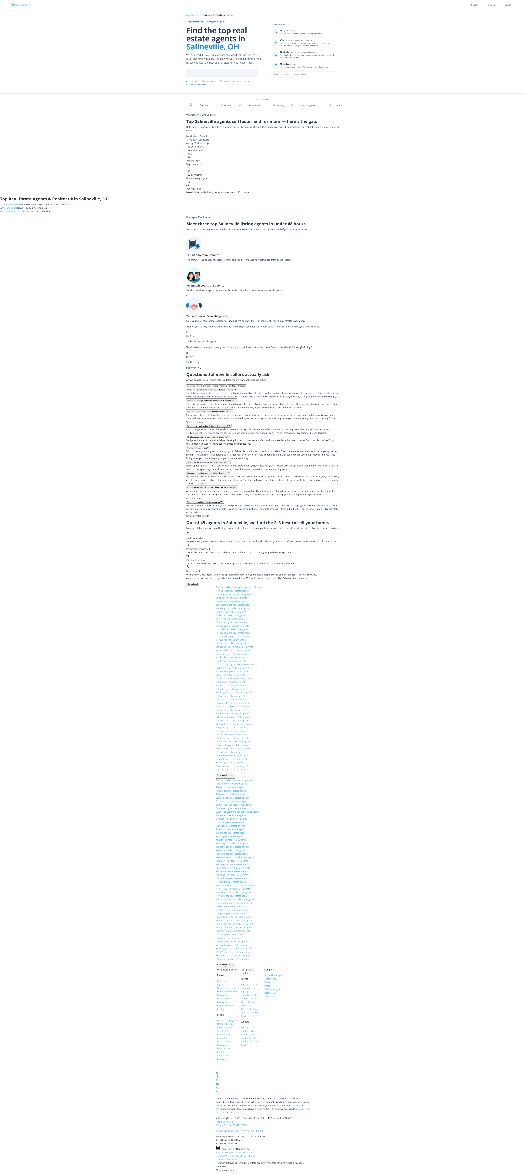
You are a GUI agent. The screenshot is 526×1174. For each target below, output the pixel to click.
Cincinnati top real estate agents (232, 738)
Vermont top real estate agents (232, 941)
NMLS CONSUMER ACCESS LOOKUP (234, 1152)
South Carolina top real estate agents (235, 923)
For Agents (491, 5)
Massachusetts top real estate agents (235, 857)
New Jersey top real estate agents (233, 888)
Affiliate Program (273, 989)
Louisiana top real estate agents (232, 846)
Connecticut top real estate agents (233, 804)
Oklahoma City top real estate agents (235, 678)
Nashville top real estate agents (232, 629)
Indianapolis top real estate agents (233, 650)
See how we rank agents (196, 85)
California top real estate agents (232, 797)
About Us (474, 5)
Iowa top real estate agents (230, 836)
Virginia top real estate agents (231, 945)
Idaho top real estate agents (230, 825)
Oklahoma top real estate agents (232, 909)
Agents (222, 386)
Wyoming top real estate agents (232, 958)
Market (199, 386)
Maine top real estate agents (230, 850)
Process (241, 386)
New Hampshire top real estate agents (235, 885)
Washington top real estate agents (233, 692)
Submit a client (248, 998)
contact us (234, 1112)
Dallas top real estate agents (230, 615)
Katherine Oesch (10, 211)
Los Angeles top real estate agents (233, 594)
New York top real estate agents (232, 590)
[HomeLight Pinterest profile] (217, 1088)
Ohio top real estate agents (230, 906)
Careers (268, 982)
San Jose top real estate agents (232, 727)
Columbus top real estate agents (232, 653)
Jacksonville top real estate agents (233, 636)
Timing (215, 386)
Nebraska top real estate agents (232, 878)
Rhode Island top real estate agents (234, 920)
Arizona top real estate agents (231, 790)
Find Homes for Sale (227, 988)
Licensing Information (227, 1159)
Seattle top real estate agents (231, 660)
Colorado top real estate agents (232, 801)
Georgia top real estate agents (231, 818)
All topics (191, 386)
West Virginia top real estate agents (234, 951)
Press (267, 985)
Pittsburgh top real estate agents (233, 755)
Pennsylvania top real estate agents (234, 916)
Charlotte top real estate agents (232, 622)
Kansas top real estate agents (231, 839)
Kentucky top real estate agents (232, 843)
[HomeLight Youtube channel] (217, 1084)
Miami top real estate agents (230, 674)
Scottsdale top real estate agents (233, 671)
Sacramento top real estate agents (233, 703)
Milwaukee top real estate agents (233, 716)
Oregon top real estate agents (231, 913)
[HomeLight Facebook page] (217, 1077)
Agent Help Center (250, 1009)
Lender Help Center (251, 1038)
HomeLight (190, 15)
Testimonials (271, 978)
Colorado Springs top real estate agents (236, 664)
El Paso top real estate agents (231, 696)
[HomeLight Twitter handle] (217, 1073)
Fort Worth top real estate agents (233, 667)
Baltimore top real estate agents (232, 713)
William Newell (9, 207)
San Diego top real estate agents (232, 608)
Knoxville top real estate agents (232, 759)
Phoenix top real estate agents (231, 611)
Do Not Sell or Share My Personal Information (239, 1130)
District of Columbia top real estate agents (237, 811)
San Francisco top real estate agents (234, 646)
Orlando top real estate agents (231, 689)
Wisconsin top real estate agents (232, 955)
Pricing (207, 386)
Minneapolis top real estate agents (233, 748)
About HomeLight (273, 975)
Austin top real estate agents (230, 618)
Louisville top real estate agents (232, 720)
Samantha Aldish (11, 204)
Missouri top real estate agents (232, 871)
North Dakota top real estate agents (234, 902)
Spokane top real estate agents (232, 745)
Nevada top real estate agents (231, 881)
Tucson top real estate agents (231, 699)
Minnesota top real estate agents (233, 864)
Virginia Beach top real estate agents (235, 724)
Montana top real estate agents (232, 874)
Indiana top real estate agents (231, 832)
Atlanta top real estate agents (231, 643)
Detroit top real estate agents (231, 752)
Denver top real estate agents (231, 639)
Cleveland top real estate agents (232, 734)
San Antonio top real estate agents (233, 604)
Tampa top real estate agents (231, 681)
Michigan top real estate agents (232, 860)
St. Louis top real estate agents (232, 731)
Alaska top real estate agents (230, 787)
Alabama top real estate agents (232, 783)
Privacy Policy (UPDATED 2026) (231, 1125)
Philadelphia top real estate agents (234, 632)
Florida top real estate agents (231, 815)
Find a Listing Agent (227, 1020)
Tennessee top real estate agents (233, 930)
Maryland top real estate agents (232, 853)
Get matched (192, 584)
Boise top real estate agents (230, 762)
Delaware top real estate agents (232, 808)
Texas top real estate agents (230, 934)
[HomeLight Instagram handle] (217, 1080)
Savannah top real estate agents (232, 766)
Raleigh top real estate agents (231, 685)
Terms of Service (224, 1121)
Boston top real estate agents (231, 709)
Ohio (199, 15)
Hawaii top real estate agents (231, 822)
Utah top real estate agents (230, 938)
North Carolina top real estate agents (235, 899)
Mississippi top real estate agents (233, 867)
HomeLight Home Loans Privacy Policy (235, 1155)
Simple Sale (223, 1031)
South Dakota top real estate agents (234, 927)
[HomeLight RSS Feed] (217, 1092)
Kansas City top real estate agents (233, 706)
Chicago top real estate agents (231, 597)
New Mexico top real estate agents (233, 892)
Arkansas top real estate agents (232, 794)
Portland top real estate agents (232, 657)
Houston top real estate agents (232, 601)
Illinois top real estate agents (230, 829)
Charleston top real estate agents (233, 741)
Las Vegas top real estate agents (232, 625)
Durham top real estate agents (232, 769)
